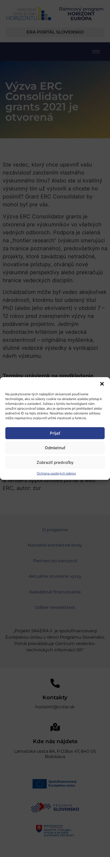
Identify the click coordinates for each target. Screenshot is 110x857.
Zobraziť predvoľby (55, 462)
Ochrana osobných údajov (56, 473)
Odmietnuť (55, 447)
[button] (102, 383)
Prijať (55, 433)
